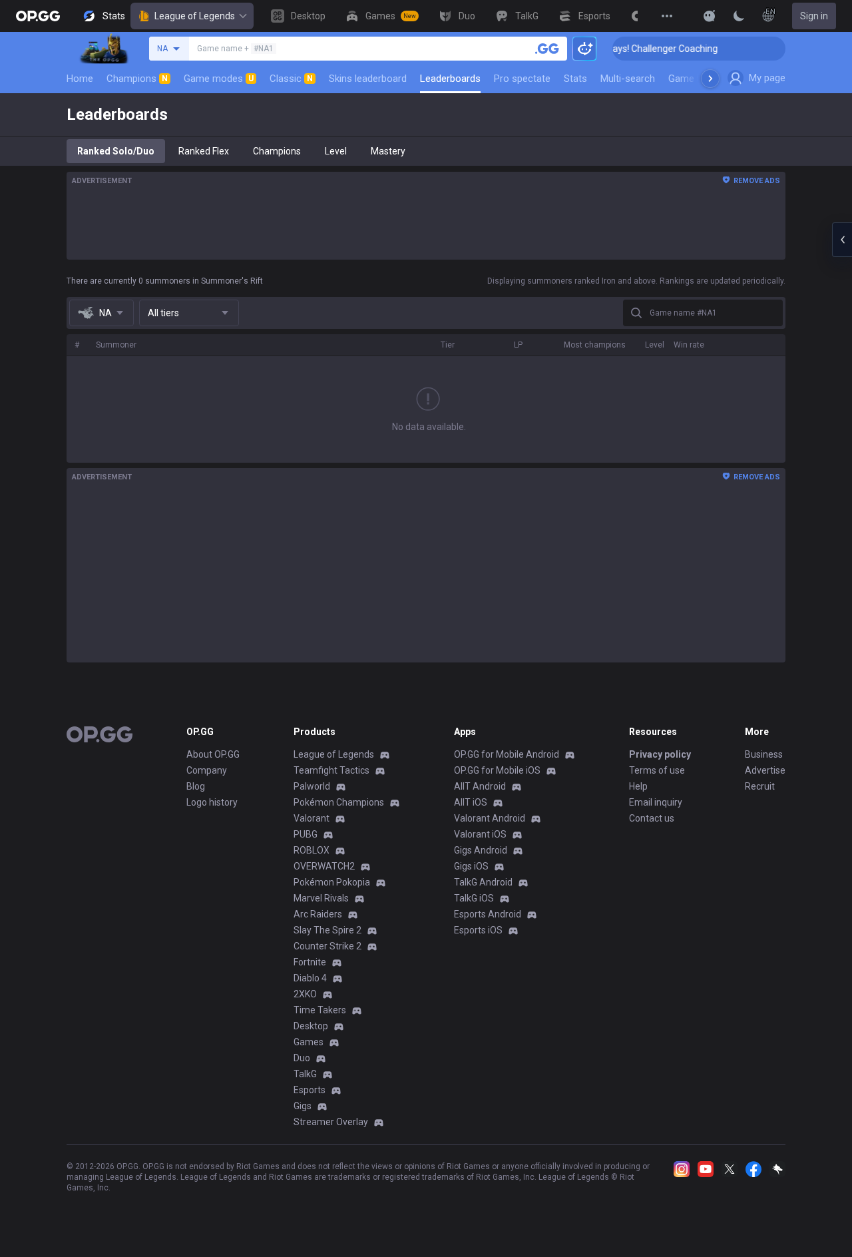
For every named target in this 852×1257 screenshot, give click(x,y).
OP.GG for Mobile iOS (497, 770)
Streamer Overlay (331, 1122)
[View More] (667, 16)
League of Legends (194, 16)
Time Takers (320, 1010)
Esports (309, 1090)
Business (764, 754)
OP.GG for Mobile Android (506, 754)
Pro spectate (522, 79)
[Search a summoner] (547, 49)
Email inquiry (655, 802)
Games (308, 1042)
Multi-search (627, 79)
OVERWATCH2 (324, 866)
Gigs (303, 1106)
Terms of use (657, 770)
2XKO (305, 994)
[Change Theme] (739, 16)
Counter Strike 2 (327, 946)
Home (80, 79)
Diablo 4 (310, 978)
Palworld (312, 786)
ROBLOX (311, 850)
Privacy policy (660, 754)
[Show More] (709, 16)
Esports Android (487, 914)
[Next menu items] (710, 78)
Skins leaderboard (368, 79)
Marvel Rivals (321, 898)
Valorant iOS (480, 834)
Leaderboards (450, 79)
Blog (195, 786)
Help (638, 786)
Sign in (814, 16)
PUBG (306, 834)
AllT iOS (470, 802)
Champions (137, 79)
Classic (291, 79)
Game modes (219, 79)
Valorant (311, 818)
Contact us (651, 818)
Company (206, 770)
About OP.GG (213, 754)
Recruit (760, 786)
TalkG (305, 1074)
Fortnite (310, 962)
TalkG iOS (474, 898)
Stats (575, 79)
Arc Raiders (318, 914)
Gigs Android (480, 850)
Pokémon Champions (339, 802)
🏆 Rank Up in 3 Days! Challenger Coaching (617, 48)
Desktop (311, 1026)
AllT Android (480, 786)
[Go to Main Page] (38, 16)
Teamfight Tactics (331, 770)
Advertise (765, 770)
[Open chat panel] (842, 239)
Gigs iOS (471, 866)
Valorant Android (489, 818)
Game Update (698, 79)
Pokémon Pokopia (332, 882)
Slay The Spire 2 (327, 930)
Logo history (212, 802)
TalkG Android (483, 882)
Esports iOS (478, 930)
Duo (302, 1058)
